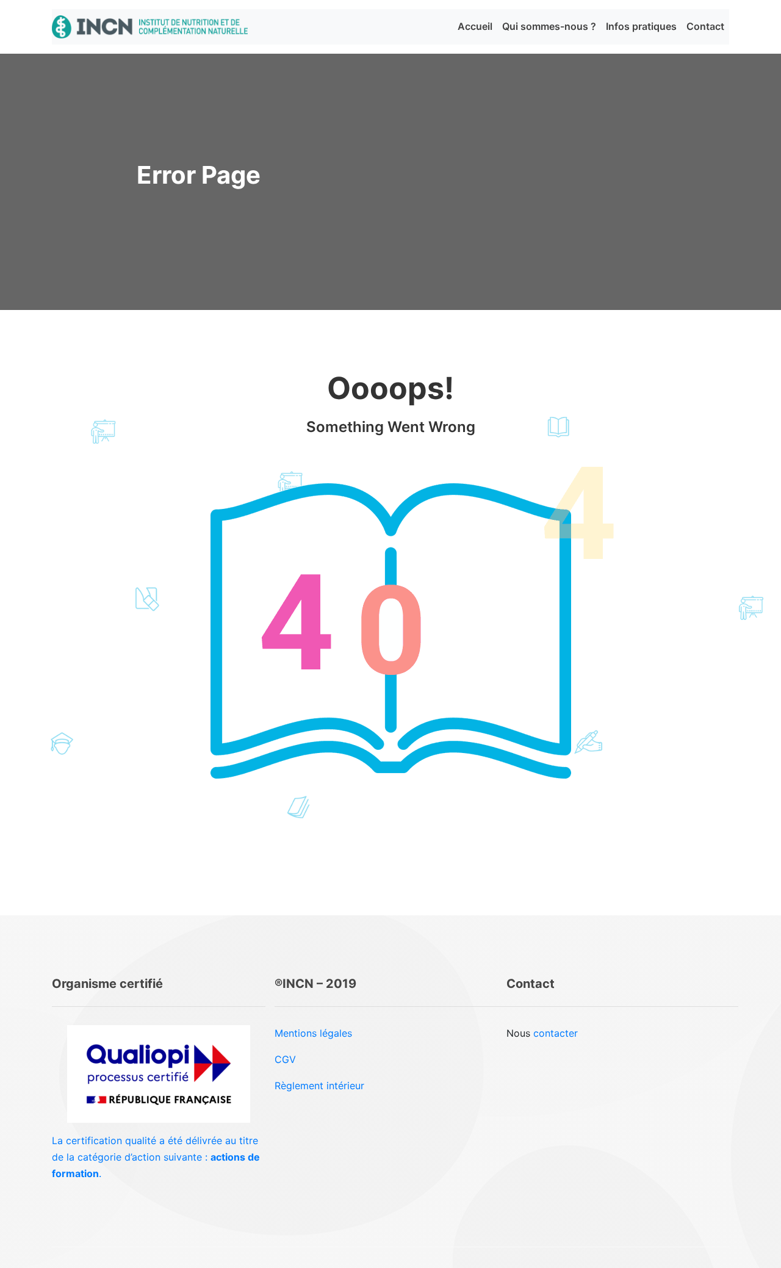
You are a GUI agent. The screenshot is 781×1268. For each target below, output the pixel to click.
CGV (285, 1059)
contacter (555, 1033)
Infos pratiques (641, 26)
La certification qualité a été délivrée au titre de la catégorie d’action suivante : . (156, 1157)
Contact (705, 26)
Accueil (475, 26)
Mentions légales (313, 1033)
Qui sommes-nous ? (549, 26)
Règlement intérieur (319, 1085)
